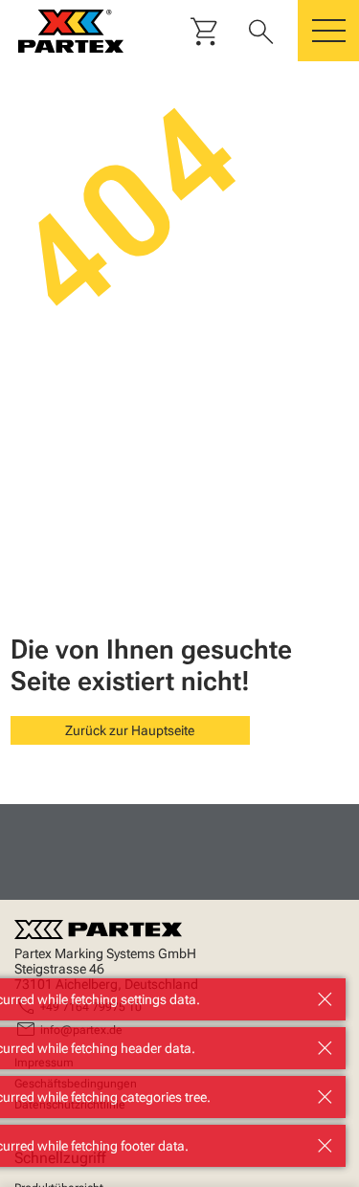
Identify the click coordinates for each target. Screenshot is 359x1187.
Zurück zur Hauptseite (129, 730)
